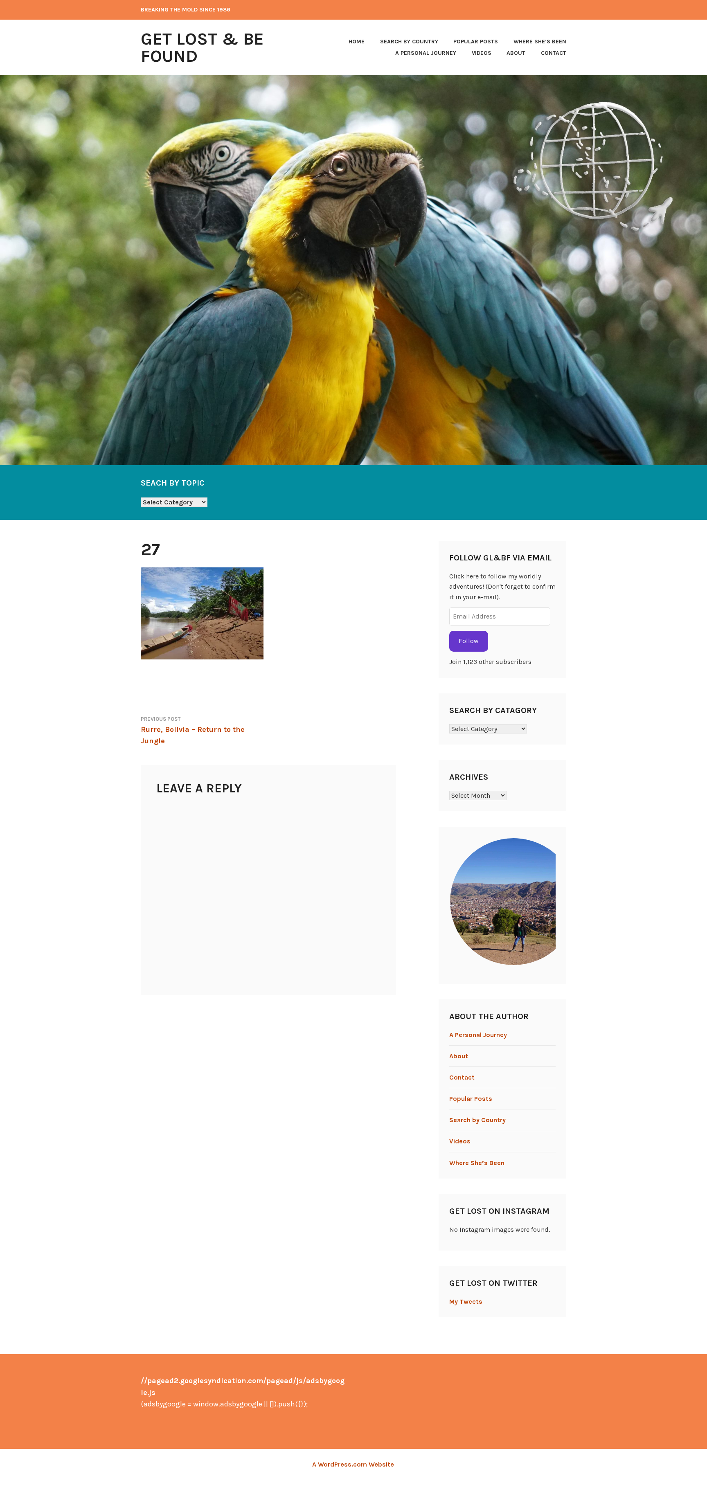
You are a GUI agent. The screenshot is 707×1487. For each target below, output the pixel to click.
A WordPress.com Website (353, 1464)
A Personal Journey (425, 52)
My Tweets (465, 1301)
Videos (481, 52)
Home (357, 41)
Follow (469, 641)
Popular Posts (475, 41)
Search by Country (409, 41)
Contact (553, 52)
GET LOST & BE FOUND (202, 47)
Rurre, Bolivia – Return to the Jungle (193, 730)
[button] (513, 901)
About (516, 52)
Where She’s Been (539, 41)
